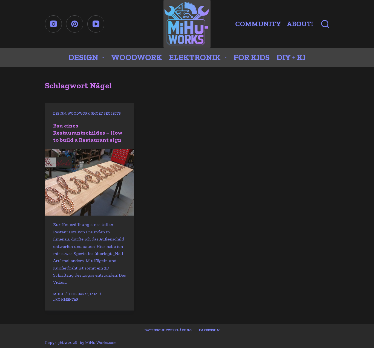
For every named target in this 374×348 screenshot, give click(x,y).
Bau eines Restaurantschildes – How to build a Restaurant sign (87, 132)
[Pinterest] (74, 24)
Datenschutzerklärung (168, 330)
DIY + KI (291, 57)
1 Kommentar (65, 299)
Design (83, 57)
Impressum (209, 330)
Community (258, 23)
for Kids (252, 57)
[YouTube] (96, 24)
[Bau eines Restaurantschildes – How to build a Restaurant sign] (89, 182)
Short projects (106, 113)
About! (300, 23)
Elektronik (195, 57)
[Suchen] (325, 24)
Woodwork (136, 57)
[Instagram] (53, 24)
